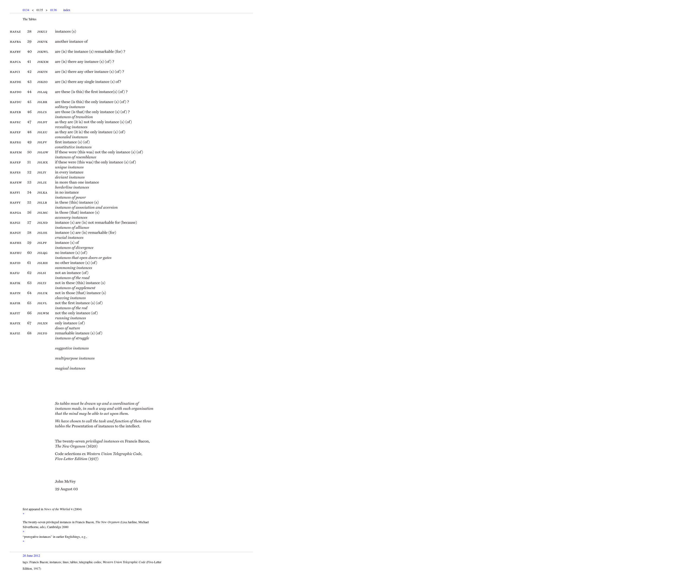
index (66, 10)
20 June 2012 (31, 555)
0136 (53, 10)
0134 (26, 10)
